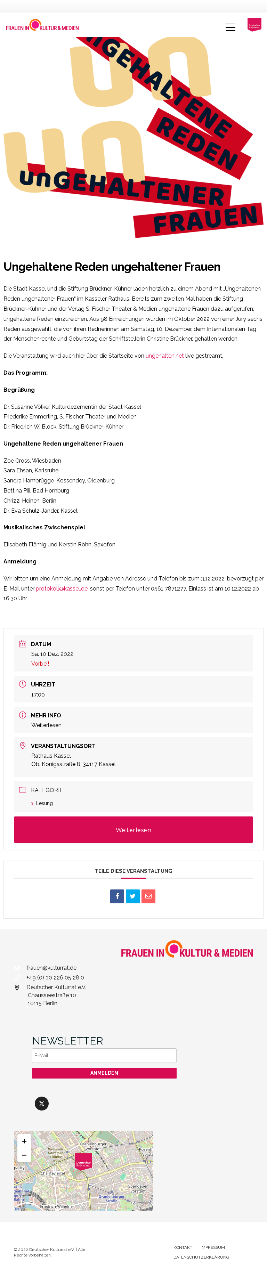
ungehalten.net (165, 355)
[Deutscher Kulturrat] (254, 25)
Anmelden (104, 1073)
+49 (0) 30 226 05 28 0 (55, 977)
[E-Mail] (148, 896)
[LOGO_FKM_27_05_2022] (42, 25)
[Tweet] (133, 896)
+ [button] (24, 1141)
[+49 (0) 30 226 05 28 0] (20, 978)
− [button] (24, 1155)
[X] (42, 1104)
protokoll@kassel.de (62, 588)
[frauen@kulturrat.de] (20, 968)
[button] (230, 27)
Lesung (44, 803)
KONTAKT (182, 1247)
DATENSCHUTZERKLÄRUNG (201, 1257)
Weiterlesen (46, 725)
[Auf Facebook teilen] (117, 896)
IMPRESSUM (213, 1247)
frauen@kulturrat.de (51, 968)
